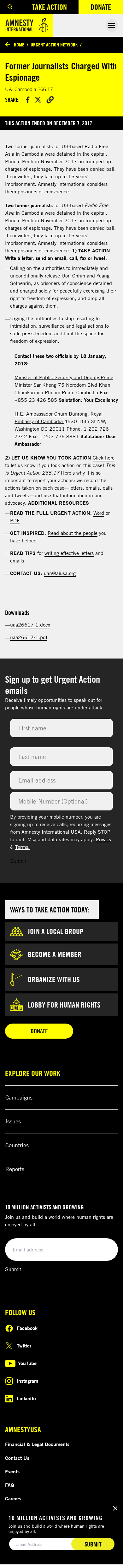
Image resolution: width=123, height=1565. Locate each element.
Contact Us (17, 1458)
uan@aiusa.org (60, 573)
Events (12, 1471)
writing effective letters (69, 553)
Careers (13, 1498)
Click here (103, 457)
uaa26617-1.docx (30, 624)
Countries (17, 1145)
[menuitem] (10, 7)
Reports (14, 1168)
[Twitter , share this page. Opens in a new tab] (38, 100)
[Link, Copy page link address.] (50, 99)
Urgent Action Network (54, 44)
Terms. (22, 847)
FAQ (9, 1485)
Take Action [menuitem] (49, 7)
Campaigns (18, 1097)
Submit (18, 861)
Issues (13, 1121)
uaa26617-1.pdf (28, 637)
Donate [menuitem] (107, 8)
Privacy (103, 839)
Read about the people (72, 533)
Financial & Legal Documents (37, 1444)
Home (19, 44)
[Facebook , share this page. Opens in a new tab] (28, 99)
